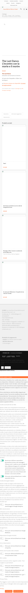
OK (2, 367)
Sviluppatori (18, 3)
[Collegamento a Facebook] (20, 354)
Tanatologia (17, 88)
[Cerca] (20, 9)
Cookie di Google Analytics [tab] (7, 481)
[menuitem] (8, 3)
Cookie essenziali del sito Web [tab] (8, 404)
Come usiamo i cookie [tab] (6, 377)
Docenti (12, 3)
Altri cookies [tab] (3, 558)
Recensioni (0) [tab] (6, 117)
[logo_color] (11, 9)
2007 (22, 88)
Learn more (7, 367)
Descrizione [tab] (6, 114)
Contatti (21, 1)
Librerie (8, 3)
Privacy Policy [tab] (3, 579)
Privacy (2, 588)
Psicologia (4, 90)
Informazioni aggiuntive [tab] (16, 114)
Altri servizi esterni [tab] (5, 509)
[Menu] (24, 9)
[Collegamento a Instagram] (23, 354)
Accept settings (9, 591)
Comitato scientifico (14, 1)
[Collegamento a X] (18, 354)
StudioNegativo (19, 352)
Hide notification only (18, 591)
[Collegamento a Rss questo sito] (25, 354)
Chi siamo (6, 1)
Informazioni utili (13, 5)
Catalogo (4, 14)
